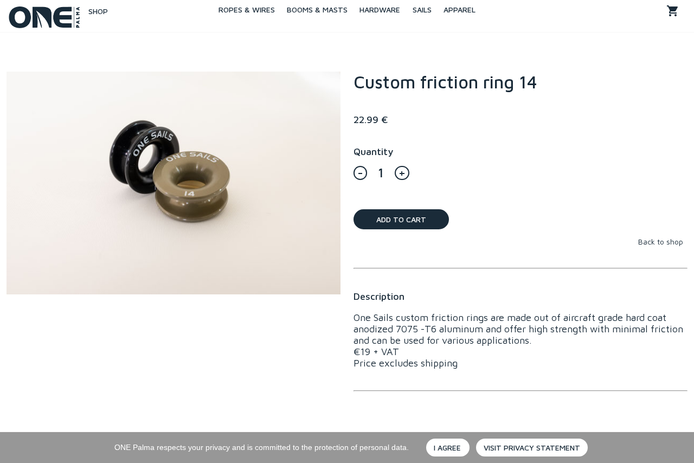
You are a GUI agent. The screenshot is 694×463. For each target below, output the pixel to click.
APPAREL (459, 9)
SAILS (422, 9)
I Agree (447, 447)
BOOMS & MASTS (317, 9)
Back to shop (660, 241)
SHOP (94, 11)
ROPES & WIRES (247, 9)
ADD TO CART (401, 219)
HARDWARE (379, 9)
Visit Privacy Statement (532, 447)
